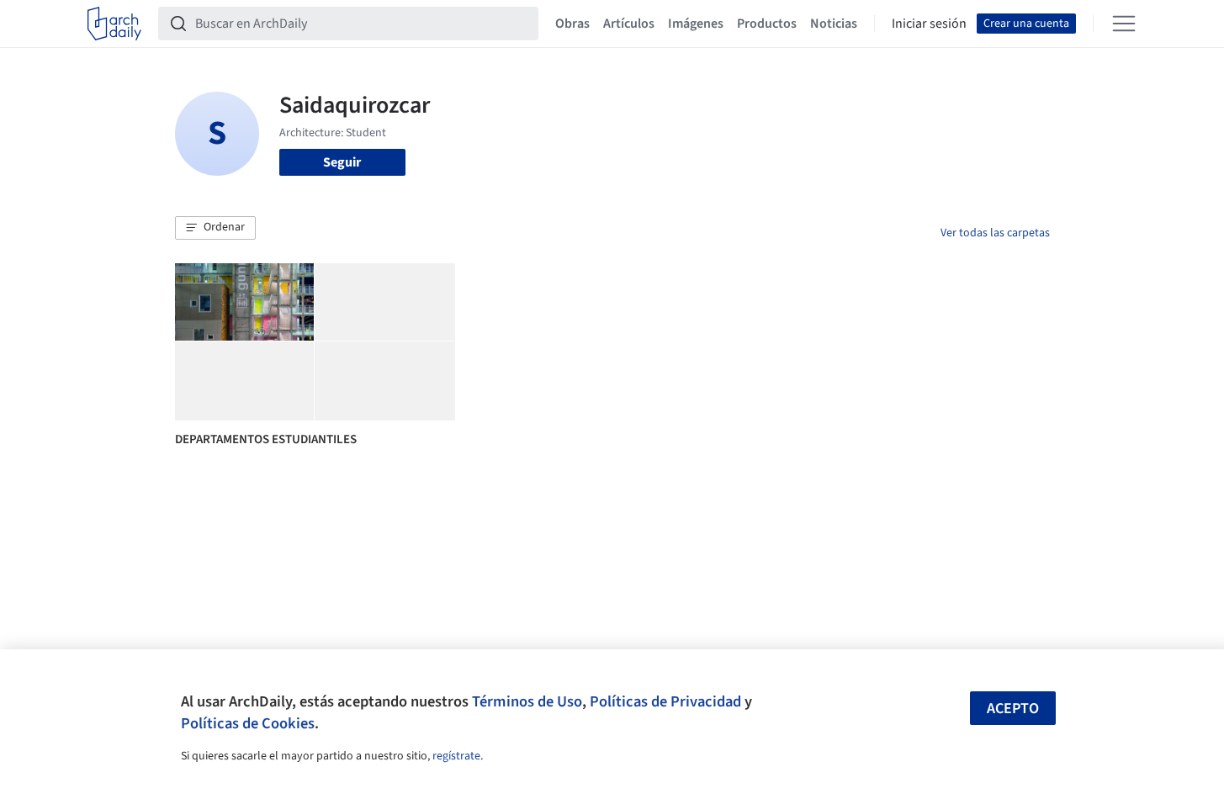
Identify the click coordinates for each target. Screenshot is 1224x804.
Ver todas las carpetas (995, 233)
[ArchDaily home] (114, 23)
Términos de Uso (527, 701)
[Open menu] (1123, 23)
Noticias (833, 23)
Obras (572, 23)
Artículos (628, 23)
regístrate (456, 756)
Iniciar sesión (929, 23)
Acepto (1013, 708)
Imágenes (695, 23)
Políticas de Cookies (248, 723)
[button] (215, 228)
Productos (767, 23)
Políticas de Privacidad (665, 701)
